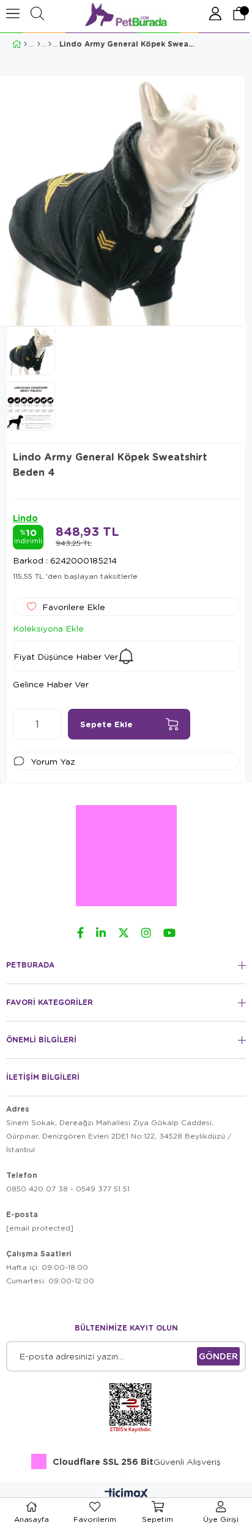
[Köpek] (38, 44)
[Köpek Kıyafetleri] (49, 44)
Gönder (218, 1356)
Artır (52, 724)
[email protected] (39, 1227)
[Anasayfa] (25, 44)
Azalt (22, 724)
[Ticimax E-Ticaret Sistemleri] (126, 1494)
